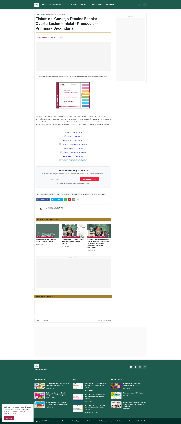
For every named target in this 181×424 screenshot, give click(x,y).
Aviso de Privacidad (89, 421)
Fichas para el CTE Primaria (73, 148)
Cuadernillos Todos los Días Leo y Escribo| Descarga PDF (57, 384)
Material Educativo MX (55, 421)
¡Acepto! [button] (9, 418)
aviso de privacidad (83, 183)
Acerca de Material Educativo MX (135, 421)
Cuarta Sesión (65, 194)
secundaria (101, 194)
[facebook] (131, 367)
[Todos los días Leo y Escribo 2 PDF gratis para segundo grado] (39, 404)
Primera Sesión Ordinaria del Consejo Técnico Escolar (46, 240)
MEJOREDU (110, 5)
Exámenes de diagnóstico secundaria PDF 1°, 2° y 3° (132, 384)
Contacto (117, 421)
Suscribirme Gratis (89, 179)
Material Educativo (54, 208)
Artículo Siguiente (104, 320)
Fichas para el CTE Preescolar (73, 140)
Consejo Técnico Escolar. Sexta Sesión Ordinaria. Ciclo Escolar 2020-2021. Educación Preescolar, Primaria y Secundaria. (98, 243)
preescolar (86, 194)
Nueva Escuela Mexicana (91, 5)
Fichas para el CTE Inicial (73, 132)
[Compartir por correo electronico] (73, 199)
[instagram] (140, 367)
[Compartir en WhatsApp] (65, 199)
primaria (94, 194)
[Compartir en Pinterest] (69, 199)
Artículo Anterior (42, 320)
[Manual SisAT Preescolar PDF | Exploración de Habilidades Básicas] (78, 408)
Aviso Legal (76, 421)
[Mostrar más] (78, 199)
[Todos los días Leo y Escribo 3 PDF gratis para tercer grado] (39, 395)
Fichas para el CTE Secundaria (73, 156)
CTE (58, 194)
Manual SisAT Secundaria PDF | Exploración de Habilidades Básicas (96, 396)
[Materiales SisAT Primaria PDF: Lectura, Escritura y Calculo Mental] (78, 386)
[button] (139, 5)
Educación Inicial (77, 194)
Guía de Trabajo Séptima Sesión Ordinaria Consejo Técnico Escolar (73, 241)
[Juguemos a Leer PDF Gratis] (116, 395)
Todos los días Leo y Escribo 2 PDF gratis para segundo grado (57, 403)
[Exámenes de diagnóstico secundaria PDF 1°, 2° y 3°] (116, 386)
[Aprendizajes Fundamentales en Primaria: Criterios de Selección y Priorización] (116, 404)
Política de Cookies (105, 421)
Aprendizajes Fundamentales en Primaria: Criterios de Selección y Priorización (134, 404)
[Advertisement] (74, 56)
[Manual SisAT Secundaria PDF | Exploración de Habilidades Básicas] (78, 397)
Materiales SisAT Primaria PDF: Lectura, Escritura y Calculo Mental (95, 385)
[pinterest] (145, 367)
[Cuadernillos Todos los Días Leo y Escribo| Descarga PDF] (39, 386)
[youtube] (135, 367)
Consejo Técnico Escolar (56, 14)
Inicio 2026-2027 (55, 5)
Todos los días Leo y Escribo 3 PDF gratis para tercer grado (57, 394)
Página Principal (41, 14)
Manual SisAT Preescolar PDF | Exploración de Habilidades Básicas (95, 408)
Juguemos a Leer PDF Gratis (133, 393)
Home (44, 5)
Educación (71, 5)
